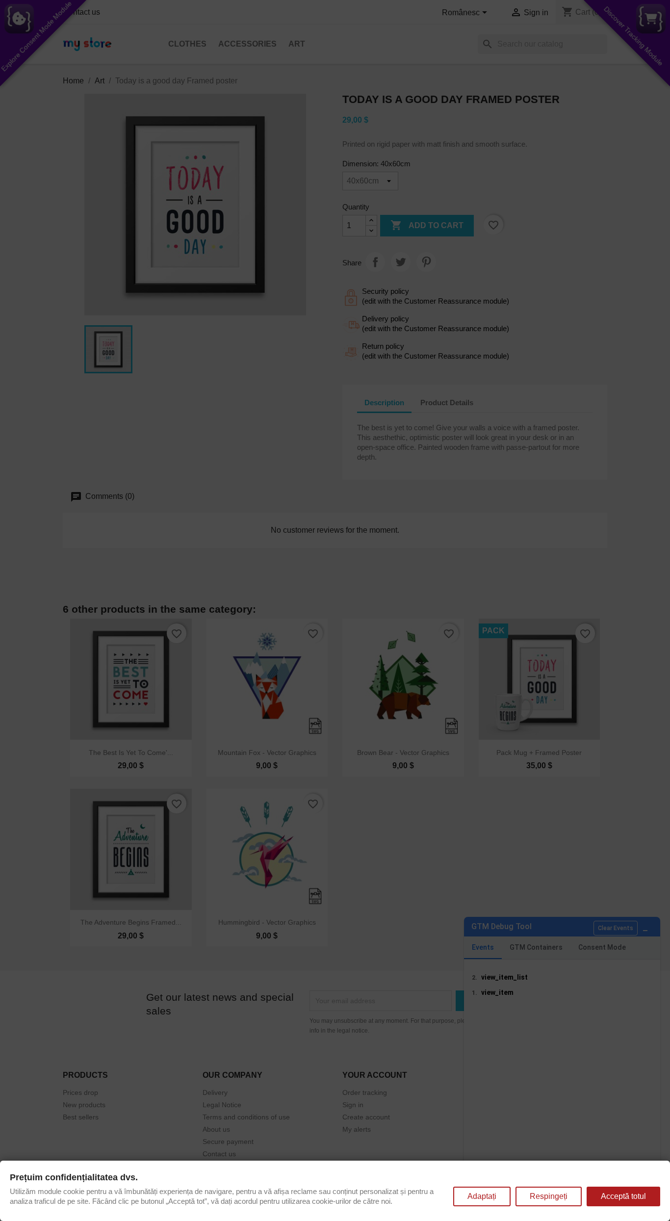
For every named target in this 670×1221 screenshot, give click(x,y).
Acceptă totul (623, 1196)
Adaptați (481, 1196)
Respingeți (548, 1196)
